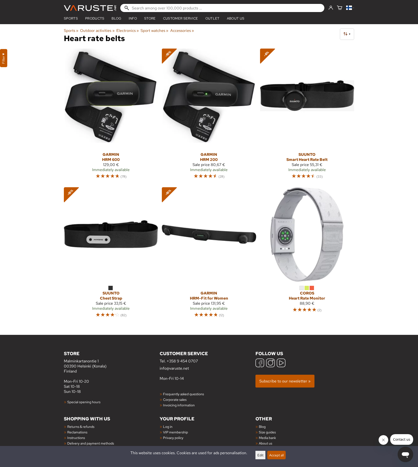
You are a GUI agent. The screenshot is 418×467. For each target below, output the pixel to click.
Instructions (76, 437)
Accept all (276, 455)
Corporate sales (175, 399)
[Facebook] (259, 363)
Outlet (212, 18)
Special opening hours (83, 402)
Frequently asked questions (183, 394)
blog (116, 18)
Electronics (127, 30)
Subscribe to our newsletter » (285, 381)
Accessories (182, 30)
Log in (167, 426)
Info (133, 18)
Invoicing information (179, 405)
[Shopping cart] (339, 8)
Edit (260, 455)
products (94, 18)
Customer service (180, 18)
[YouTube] (281, 363)
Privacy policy (173, 437)
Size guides (267, 432)
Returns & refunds (80, 426)
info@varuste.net (174, 368)
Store (150, 18)
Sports (71, 18)
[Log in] (330, 8)
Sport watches (154, 30)
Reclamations (77, 432)
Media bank (267, 437)
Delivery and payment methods (90, 443)
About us (236, 18)
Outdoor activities (97, 30)
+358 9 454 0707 (182, 361)
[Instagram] (270, 363)
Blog (262, 426)
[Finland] (350, 8)
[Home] (90, 8)
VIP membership (175, 432)
